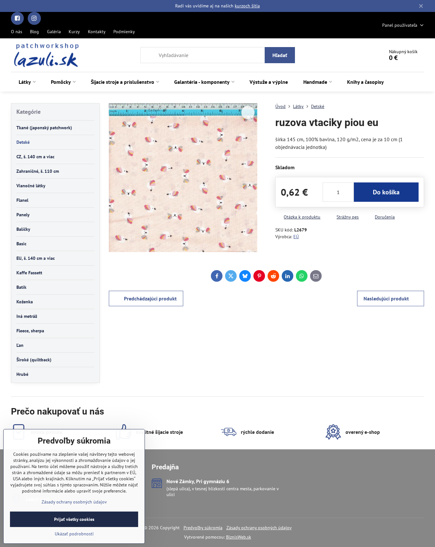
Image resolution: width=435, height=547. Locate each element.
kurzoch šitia (247, 6)
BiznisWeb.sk (238, 537)
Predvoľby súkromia (203, 528)
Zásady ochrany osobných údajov (259, 528)
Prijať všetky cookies (74, 519)
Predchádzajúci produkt (150, 298)
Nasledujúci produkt (386, 298)
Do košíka (386, 192)
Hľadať (279, 55)
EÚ (296, 236)
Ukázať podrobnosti (74, 534)
